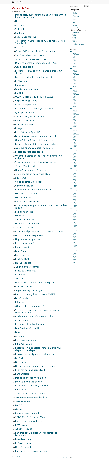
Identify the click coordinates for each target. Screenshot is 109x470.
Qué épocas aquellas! (26, 112)
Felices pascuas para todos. (29, 151)
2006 (71, 209)
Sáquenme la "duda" (25, 227)
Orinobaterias (22, 320)
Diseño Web (21, 298)
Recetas (75, 25)
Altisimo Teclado (23, 428)
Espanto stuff (22, 258)
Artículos (75, 13)
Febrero (75, 65)
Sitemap (59, 457)
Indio (74, 40)
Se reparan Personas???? (27, 401)
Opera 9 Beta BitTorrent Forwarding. (34, 139)
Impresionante (22, 247)
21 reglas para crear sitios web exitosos (35, 162)
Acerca (83, 2)
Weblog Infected (23, 197)
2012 (71, 88)
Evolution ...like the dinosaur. (30, 324)
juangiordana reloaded (27, 413)
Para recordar (22, 389)
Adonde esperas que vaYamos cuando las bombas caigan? (41, 206)
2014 (71, 51)
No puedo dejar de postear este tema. (35, 365)
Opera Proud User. (24, 124)
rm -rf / (19, 47)
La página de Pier (24, 211)
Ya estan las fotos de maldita (30, 393)
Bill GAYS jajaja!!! (23, 343)
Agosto (74, 56)
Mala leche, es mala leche (28, 420)
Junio (74, 59)
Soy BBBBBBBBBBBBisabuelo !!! (31, 397)
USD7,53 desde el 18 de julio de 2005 (34, 96)
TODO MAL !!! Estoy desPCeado (31, 417)
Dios (17, 332)
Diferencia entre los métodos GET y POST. (36, 62)
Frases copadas (23, 262)
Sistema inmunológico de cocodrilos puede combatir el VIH (37, 311)
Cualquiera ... (22, 274)
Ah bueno (20, 335)
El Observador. (22, 81)
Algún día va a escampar (27, 266)
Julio (74, 57)
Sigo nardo (20, 177)
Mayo (74, 60)
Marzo (74, 63)
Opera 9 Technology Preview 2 (30, 169)
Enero (74, 66)
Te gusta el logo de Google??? (30, 290)
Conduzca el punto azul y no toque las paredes (39, 231)
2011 (71, 108)
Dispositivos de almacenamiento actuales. (37, 136)
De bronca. (20, 362)
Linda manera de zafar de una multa (34, 316)
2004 (71, 249)
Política (75, 24)
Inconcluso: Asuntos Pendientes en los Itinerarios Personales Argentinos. (40, 16)
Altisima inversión (24, 219)
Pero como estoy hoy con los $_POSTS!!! (35, 294)
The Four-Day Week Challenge (30, 116)
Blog (88, 2)
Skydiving (75, 27)
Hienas (18, 21)
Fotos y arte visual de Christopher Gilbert (36, 143)
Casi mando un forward (27, 201)
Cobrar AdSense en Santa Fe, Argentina (35, 51)
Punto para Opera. (24, 120)
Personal (75, 35)
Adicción (19, 25)
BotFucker (20, 358)
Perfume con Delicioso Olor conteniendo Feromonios (36, 434)
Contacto (93, 2)
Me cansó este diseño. (26, 193)
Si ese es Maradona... (26, 270)
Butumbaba (76, 32)
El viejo (19, 128)
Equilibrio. (20, 84)
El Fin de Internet (24, 443)
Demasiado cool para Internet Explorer (35, 282)
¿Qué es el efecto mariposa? (29, 306)
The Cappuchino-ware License (30, 55)
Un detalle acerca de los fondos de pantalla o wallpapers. (38, 157)
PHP (74, 22)
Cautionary (21, 32)
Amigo (74, 43)
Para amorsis (22, 373)
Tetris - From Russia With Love (30, 58)
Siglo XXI (19, 28)
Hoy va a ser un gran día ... (29, 239)
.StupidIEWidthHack (25, 166)
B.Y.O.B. (19, 405)
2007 (71, 189)
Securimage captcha (25, 36)
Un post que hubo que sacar (29, 235)
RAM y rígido (21, 424)
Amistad (75, 41)
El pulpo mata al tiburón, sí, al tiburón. (35, 108)
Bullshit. (19, 92)
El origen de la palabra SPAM (30, 369)
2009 (71, 148)
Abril (74, 62)
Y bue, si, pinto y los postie (28, 181)
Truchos (19, 278)
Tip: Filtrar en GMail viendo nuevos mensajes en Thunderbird (40, 42)
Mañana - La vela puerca (28, 223)
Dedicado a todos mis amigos (30, 377)
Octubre (75, 53)
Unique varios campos (78, 44)
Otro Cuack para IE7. (25, 104)
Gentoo (19, 409)
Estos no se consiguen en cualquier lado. (36, 354)
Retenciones (76, 46)
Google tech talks (24, 66)
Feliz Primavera (23, 251)
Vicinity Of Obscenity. (26, 100)
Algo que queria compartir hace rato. (34, 147)
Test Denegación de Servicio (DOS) (32, 173)
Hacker (74, 34)
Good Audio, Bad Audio (27, 88)
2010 (71, 128)
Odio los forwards (24, 286)
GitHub (73, 457)
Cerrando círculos (24, 185)
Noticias (75, 19)
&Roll (74, 12)
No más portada (23, 446)
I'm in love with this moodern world (33, 77)
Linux (74, 18)
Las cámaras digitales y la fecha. (31, 385)
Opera (74, 21)
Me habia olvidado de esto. (29, 381)
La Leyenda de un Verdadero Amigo (33, 189)
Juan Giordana (18, 2)
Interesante (21, 302)
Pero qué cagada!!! (24, 243)
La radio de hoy (23, 439)
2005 (71, 229)
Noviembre (76, 71)
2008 (71, 169)
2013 (71, 68)
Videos (74, 37)
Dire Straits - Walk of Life (28, 328)
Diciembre (75, 70)
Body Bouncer (22, 254)
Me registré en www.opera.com (31, 450)
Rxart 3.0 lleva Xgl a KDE (27, 132)
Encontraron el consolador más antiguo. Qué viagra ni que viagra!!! (38, 349)
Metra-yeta (21, 215)
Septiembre (76, 54)
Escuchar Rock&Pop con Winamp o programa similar (38, 72)
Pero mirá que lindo (25, 339)
